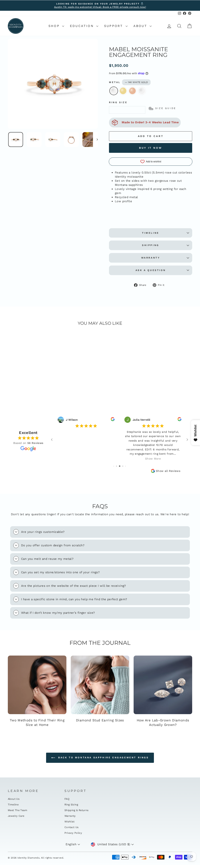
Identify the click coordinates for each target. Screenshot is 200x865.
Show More (86, 458)
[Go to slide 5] (119, 466)
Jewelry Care (16, 815)
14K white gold (114, 91)
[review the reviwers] (113, 420)
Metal (128, 82)
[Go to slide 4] (116, 466)
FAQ (67, 798)
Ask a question (151, 270)
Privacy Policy (73, 832)
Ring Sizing (71, 804)
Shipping (150, 245)
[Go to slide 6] (122, 466)
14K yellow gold (123, 91)
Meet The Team (17, 810)
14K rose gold (132, 91)
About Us (14, 798)
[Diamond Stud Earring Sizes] (100, 685)
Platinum (142, 91)
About (141, 26)
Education (82, 26)
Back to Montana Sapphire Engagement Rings (103, 757)
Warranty (150, 257)
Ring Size (118, 102)
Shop (54, 26)
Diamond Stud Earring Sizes (100, 720)
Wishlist (69, 821)
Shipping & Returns (76, 810)
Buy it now (150, 147)
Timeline (150, 233)
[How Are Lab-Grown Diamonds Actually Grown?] (163, 685)
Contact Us (71, 827)
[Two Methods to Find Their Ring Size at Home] (37, 685)
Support (114, 26)
